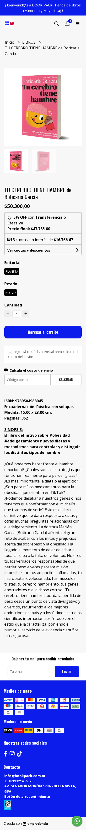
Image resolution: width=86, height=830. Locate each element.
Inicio (10, 42)
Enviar (67, 671)
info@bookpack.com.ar (24, 775)
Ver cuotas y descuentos (28, 250)
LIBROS (29, 42)
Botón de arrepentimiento (27, 796)
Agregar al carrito (43, 332)
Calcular (66, 379)
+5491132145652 (17, 781)
